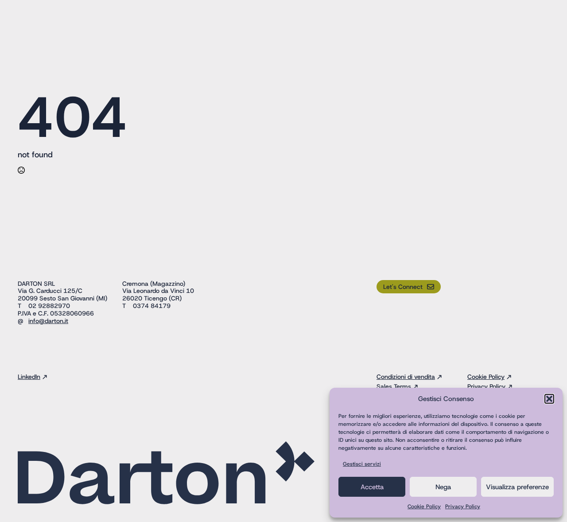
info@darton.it (48, 321)
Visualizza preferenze (517, 487)
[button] (549, 398)
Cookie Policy (424, 506)
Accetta (372, 487)
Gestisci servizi (362, 463)
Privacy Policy (462, 506)
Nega (443, 487)
